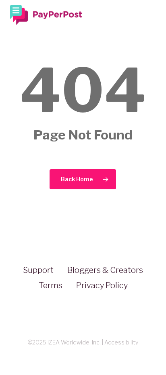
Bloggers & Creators (105, 270)
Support (38, 270)
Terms (50, 285)
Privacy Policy (102, 285)
